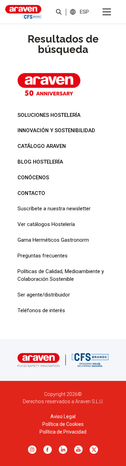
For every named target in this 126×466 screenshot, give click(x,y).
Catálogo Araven (42, 146)
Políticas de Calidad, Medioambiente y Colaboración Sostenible (61, 275)
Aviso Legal (63, 416)
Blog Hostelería (40, 162)
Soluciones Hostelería (49, 115)
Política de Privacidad (63, 432)
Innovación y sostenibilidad (56, 130)
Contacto (31, 193)
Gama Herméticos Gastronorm (53, 240)
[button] (84, 12)
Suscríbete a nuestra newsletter (54, 208)
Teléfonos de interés (41, 310)
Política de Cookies (63, 424)
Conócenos (33, 177)
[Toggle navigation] (107, 12)
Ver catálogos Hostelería (46, 224)
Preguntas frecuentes (43, 256)
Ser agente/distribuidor (44, 295)
